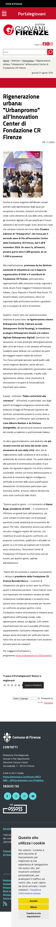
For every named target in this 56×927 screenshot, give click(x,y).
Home (6, 60)
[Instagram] (51, 44)
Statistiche (9, 884)
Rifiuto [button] (33, 907)
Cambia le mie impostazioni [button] (33, 915)
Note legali (9, 891)
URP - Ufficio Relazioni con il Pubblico (23, 780)
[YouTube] (32, 796)
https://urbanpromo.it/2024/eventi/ (34, 655)
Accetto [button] (34, 901)
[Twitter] (47, 44)
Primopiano (28, 60)
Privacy (7, 887)
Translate (48, 703)
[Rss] (5, 904)
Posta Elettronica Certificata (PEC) (22, 777)
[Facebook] (44, 44)
